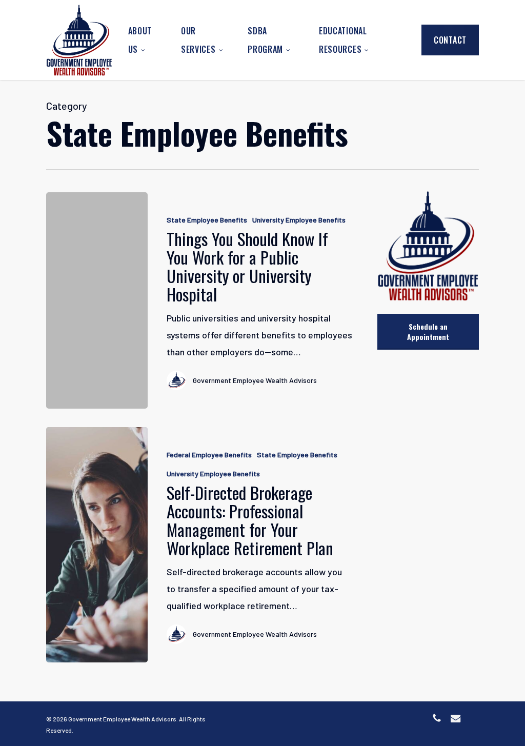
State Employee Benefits (207, 219)
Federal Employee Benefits (209, 454)
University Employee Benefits (299, 219)
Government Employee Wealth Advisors (255, 380)
